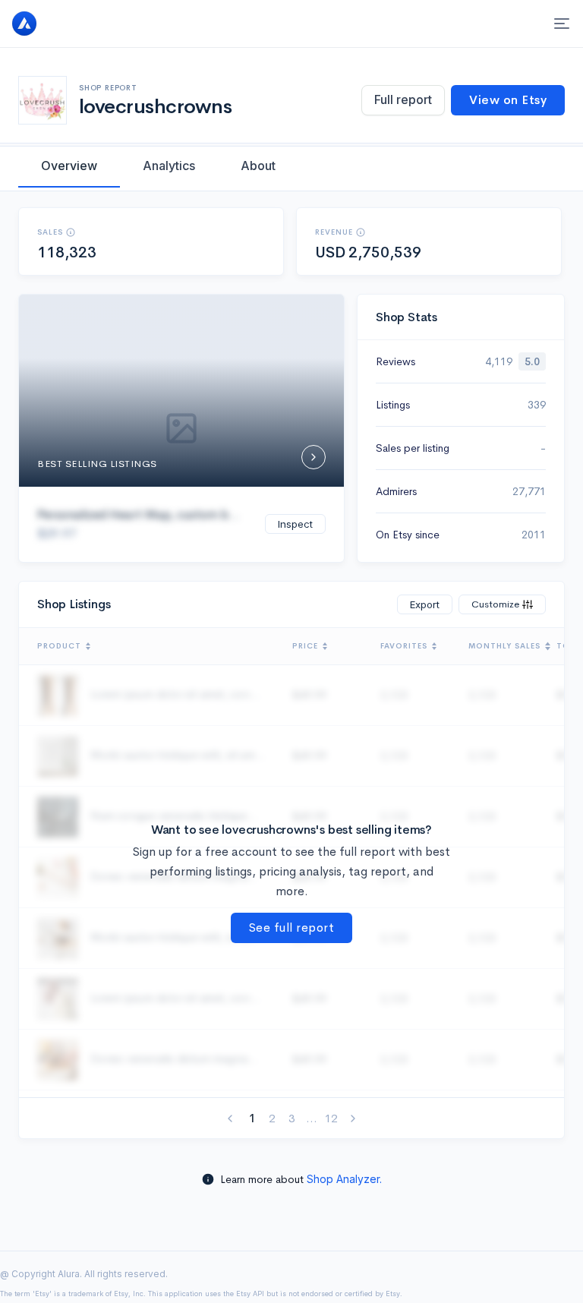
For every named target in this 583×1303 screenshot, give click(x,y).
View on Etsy (508, 100)
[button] (70, 232)
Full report (403, 99)
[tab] (69, 166)
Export (425, 604)
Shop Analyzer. (344, 1178)
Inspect (295, 524)
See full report (292, 927)
